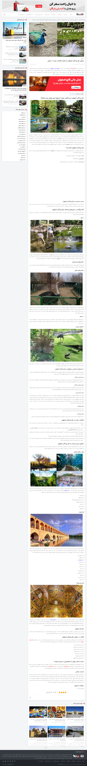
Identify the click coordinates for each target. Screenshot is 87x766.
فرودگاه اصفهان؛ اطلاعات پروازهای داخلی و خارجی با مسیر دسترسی (75, 719)
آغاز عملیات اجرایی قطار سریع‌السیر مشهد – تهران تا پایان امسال (12, 53)
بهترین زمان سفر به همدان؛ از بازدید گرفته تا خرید (12, 95)
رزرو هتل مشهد (22, 119)
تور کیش (23, 155)
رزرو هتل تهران (22, 121)
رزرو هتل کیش (22, 123)
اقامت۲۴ (73, 68)
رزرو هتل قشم (22, 132)
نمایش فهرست (73, 94)
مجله (71, 14)
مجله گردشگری (82, 19)
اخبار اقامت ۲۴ (21, 14)
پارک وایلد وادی (22, 149)
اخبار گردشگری (30, 14)
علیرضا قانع (81, 722)
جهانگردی (53, 14)
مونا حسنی (81, 64)
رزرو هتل (65, 14)
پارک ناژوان (66, 490)
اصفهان (58, 20)
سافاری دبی (22, 147)
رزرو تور (23, 117)
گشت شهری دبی (21, 140)
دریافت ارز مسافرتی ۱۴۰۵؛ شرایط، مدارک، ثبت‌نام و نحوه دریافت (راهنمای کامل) (11, 101)
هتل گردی (47, 14)
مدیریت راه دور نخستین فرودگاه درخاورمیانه (12, 47)
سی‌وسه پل (80, 560)
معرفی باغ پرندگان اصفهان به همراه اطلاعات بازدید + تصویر (44, 20)
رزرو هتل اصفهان (21, 128)
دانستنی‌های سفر (39, 14)
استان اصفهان (65, 20)
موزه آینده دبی (22, 145)
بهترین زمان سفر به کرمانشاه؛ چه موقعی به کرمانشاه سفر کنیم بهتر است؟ (15, 89)
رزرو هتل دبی (22, 134)
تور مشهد (23, 157)
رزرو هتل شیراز (22, 130)
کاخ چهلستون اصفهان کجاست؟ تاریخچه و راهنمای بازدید (57, 739)
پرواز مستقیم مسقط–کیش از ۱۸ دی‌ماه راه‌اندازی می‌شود (11, 60)
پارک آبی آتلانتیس (21, 142)
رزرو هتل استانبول (21, 136)
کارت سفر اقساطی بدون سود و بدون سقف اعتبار (16, 41)
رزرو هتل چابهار (22, 125)
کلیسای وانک (53, 620)
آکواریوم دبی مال (21, 151)
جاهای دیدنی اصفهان (54, 68)
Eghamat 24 (11, 764)
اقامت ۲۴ (60, 764)
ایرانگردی (59, 14)
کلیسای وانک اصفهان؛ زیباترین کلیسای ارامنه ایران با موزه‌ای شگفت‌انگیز (38, 739)
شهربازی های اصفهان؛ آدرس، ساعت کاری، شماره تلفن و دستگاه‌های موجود (39, 719)
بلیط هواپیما (22, 115)
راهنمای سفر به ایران (73, 20)
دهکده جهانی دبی (21, 153)
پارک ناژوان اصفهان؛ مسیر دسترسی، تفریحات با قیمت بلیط (77, 739)
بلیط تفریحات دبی (21, 138)
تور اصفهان (51, 666)
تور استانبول (22, 160)
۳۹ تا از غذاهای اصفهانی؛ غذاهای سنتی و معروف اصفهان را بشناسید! (57, 719)
